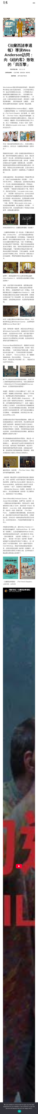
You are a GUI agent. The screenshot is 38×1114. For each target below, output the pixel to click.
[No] (36, 1108)
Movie (28, 72)
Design (22, 72)
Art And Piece (22, 76)
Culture (16, 72)
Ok (19, 1111)
